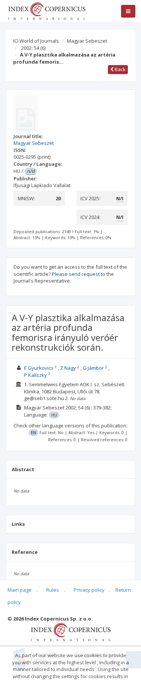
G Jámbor (93, 368)
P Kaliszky (35, 375)
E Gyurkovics (38, 368)
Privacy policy (89, 589)
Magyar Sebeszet (87, 40)
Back (120, 69)
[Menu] (128, 11)
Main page (20, 589)
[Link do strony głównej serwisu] (46, 10)
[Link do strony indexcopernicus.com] (70, 631)
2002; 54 (33, 48)
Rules (52, 589)
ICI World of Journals (36, 40)
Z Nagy (68, 368)
